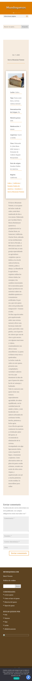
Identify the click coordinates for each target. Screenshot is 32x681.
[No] (30, 674)
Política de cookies (9, 580)
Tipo (5, 622)
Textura (7, 618)
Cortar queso (8, 595)
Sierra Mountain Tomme (16, 192)
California (16, 183)
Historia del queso (10, 602)
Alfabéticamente (10, 629)
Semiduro (18, 189)
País (5, 615)
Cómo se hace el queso (12, 598)
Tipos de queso (9, 606)
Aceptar (16, 678)
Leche (6, 625)
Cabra (10, 183)
